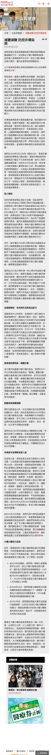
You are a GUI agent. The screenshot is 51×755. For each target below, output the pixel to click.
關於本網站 (21, 751)
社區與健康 (17, 33)
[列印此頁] (43, 39)
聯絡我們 (9, 751)
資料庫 (31, 751)
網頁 (37, 532)
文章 (12, 70)
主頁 (6, 33)
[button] (43, 3)
